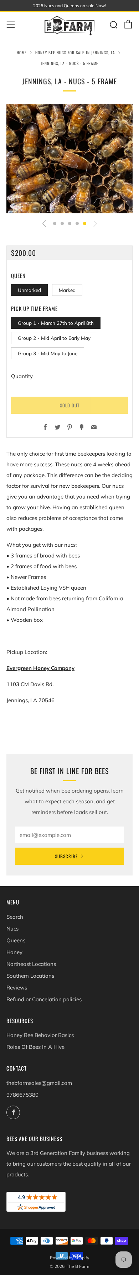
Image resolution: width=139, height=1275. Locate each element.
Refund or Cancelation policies (44, 999)
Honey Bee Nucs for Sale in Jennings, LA (75, 52)
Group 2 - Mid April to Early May (54, 338)
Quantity (22, 376)
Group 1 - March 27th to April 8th (56, 323)
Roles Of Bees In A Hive (35, 1046)
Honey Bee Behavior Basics (40, 1035)
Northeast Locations (31, 964)
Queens (15, 940)
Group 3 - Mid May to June (47, 353)
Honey (14, 952)
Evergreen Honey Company (40, 668)
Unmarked (29, 290)
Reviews (16, 987)
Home (22, 52)
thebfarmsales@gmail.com (39, 1083)
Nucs (12, 928)
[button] (54, 223)
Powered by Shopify (69, 1257)
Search (14, 916)
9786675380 (22, 1094)
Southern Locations (30, 975)
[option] (69, 158)
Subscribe (66, 856)
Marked (67, 290)
